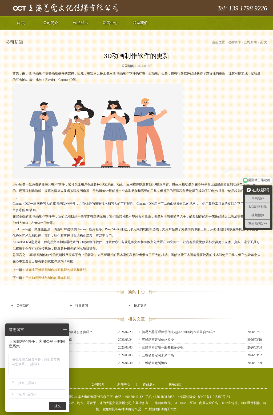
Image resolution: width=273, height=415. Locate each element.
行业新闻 (81, 305)
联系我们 (140, 23)
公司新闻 (250, 42)
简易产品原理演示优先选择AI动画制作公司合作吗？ (179, 332)
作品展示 (80, 23)
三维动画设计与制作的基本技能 (47, 278)
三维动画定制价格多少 (158, 340)
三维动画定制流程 (154, 363)
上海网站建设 (186, 397)
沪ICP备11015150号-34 (214, 397)
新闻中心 (110, 23)
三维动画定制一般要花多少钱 (162, 347)
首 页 (21, 23)
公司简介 (50, 23)
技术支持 (140, 305)
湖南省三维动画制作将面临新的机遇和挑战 (55, 270)
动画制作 (234, 42)
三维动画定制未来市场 (158, 355)
